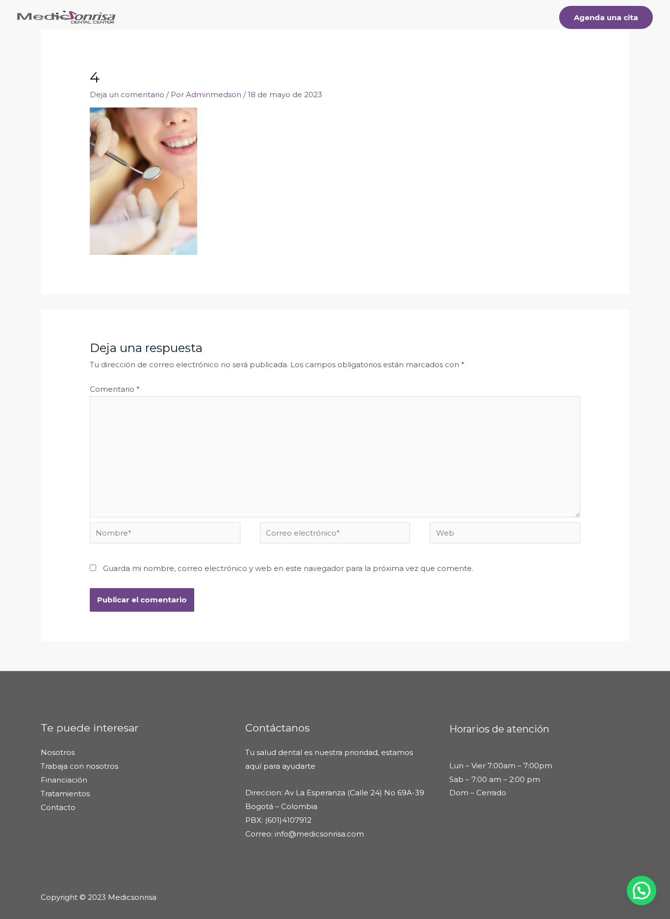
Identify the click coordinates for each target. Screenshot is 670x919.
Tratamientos (348, 17)
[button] (641, 890)
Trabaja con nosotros (79, 766)
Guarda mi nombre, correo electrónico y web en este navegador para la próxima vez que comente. (288, 568)
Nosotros (414, 17)
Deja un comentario (127, 94)
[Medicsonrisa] (66, 16)
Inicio (299, 17)
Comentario (115, 389)
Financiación (469, 17)
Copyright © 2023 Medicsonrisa (98, 897)
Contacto (524, 17)
